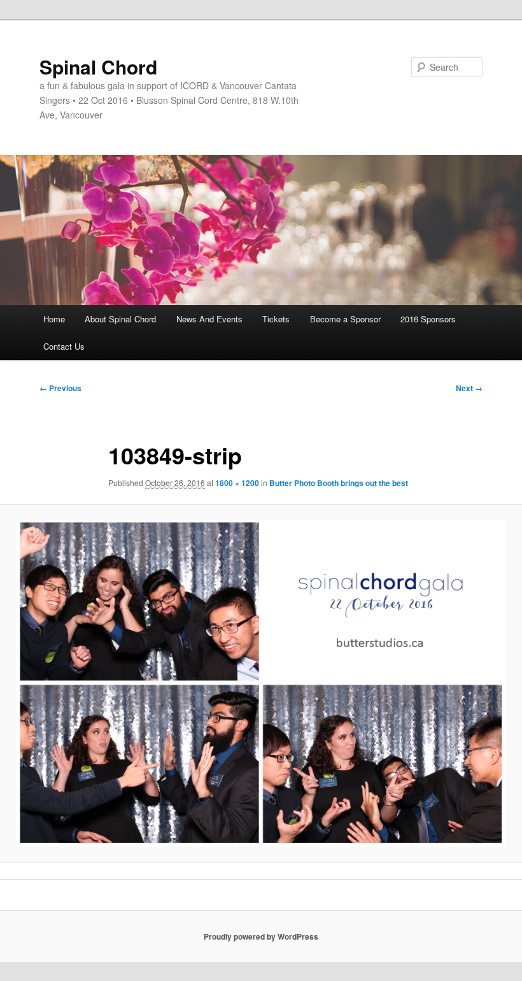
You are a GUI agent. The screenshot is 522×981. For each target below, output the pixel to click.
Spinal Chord (98, 66)
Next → (469, 388)
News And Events (209, 319)
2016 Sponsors (428, 319)
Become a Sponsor (345, 319)
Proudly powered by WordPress (261, 936)
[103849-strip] (261, 683)
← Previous (60, 388)
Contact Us (64, 346)
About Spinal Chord (120, 319)
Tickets (276, 319)
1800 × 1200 (237, 483)
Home (54, 319)
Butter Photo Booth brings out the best (338, 483)
